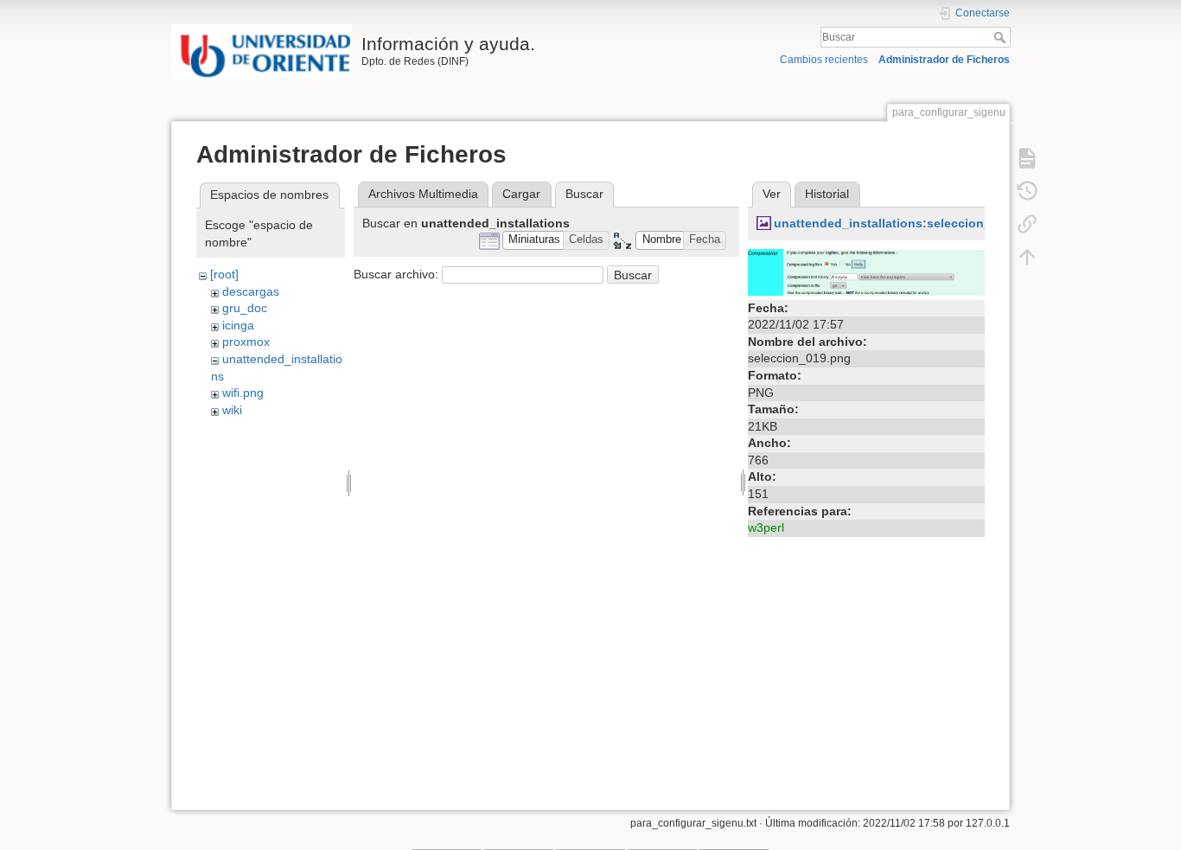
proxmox (246, 341)
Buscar (1001, 37)
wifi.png (243, 392)
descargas (250, 291)
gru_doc (244, 308)
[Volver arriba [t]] (1027, 256)
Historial (827, 194)
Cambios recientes (824, 60)
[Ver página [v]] (1027, 157)
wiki (232, 410)
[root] (224, 274)
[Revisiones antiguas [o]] (1027, 190)
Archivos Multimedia (423, 194)
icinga (238, 325)
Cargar (521, 194)
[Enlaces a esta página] (1027, 223)
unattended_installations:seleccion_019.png (906, 223)
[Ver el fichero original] (866, 271)
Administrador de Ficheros (944, 60)
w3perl (766, 527)
